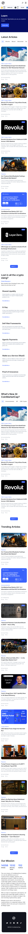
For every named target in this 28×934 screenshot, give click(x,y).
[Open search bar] (22, 2)
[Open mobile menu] (26, 3)
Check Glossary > (6, 281)
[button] (26, 3)
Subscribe (5, 25)
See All (13, 266)
